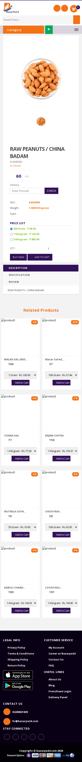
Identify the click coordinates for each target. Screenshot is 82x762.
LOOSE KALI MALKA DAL (52, 587)
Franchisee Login (60, 691)
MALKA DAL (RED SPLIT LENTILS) (14, 359)
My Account (56, 647)
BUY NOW (18, 257)
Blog (52, 685)
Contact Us (56, 659)
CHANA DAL (11, 435)
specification (19, 275)
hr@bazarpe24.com (25, 721)
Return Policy (16, 665)
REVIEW (14, 282)
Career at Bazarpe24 (62, 653)
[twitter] (41, 737)
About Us (55, 679)
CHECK (51, 191)
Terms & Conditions (21, 653)
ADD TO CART (42, 257)
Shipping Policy (18, 659)
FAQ (51, 665)
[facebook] (7, 737)
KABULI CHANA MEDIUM (13, 587)
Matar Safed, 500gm (54, 359)
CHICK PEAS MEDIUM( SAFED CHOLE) (55, 511)
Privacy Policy (16, 647)
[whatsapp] (16, 737)
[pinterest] (33, 737)
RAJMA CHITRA (54, 435)
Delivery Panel (58, 697)
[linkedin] (24, 737)
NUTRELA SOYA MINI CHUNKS (14, 511)
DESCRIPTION (18, 268)
